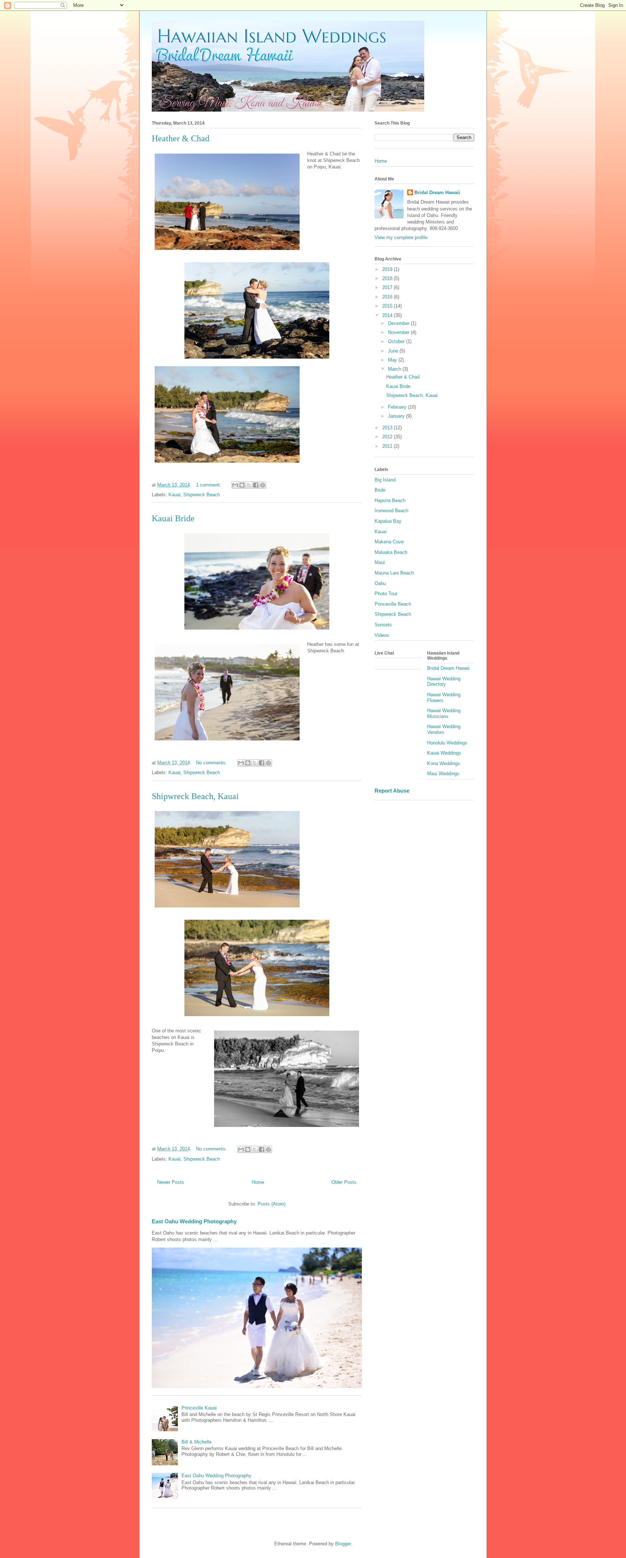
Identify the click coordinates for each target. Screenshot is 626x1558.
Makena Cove (389, 541)
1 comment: (209, 485)
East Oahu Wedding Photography (194, 1221)
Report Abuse (392, 791)
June (394, 351)
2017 (388, 287)
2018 (388, 278)
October (397, 341)
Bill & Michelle (196, 1442)
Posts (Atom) (271, 1204)
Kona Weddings (443, 763)
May (393, 360)
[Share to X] (249, 485)
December (399, 323)
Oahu (380, 583)
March (395, 369)
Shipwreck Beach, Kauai (195, 796)
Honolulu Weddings (447, 742)
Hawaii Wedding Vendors (443, 729)
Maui (380, 562)
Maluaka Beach (391, 552)
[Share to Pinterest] (262, 485)
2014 (388, 315)
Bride (380, 490)
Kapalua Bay (388, 521)
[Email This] (235, 485)
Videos (382, 635)
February (398, 407)
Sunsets (383, 624)
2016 (388, 297)
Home (258, 1182)
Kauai (174, 494)
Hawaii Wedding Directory (443, 681)
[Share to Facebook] (255, 485)
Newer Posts (170, 1182)
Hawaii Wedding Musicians (443, 713)
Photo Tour (386, 593)
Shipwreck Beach (201, 494)
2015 (388, 306)
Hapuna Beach (390, 500)
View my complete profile (401, 237)
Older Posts (343, 1182)
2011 (388, 446)
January (397, 416)
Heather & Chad (180, 138)
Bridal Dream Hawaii (437, 192)
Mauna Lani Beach (394, 573)
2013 (388, 427)
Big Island (385, 480)
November (399, 332)
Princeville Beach (393, 604)
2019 (388, 269)
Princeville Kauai (199, 1408)
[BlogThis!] (242, 485)
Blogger (343, 1543)
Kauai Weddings (444, 753)
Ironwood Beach (391, 510)
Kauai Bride (173, 518)
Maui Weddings (443, 773)
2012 (388, 436)
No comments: (212, 762)
